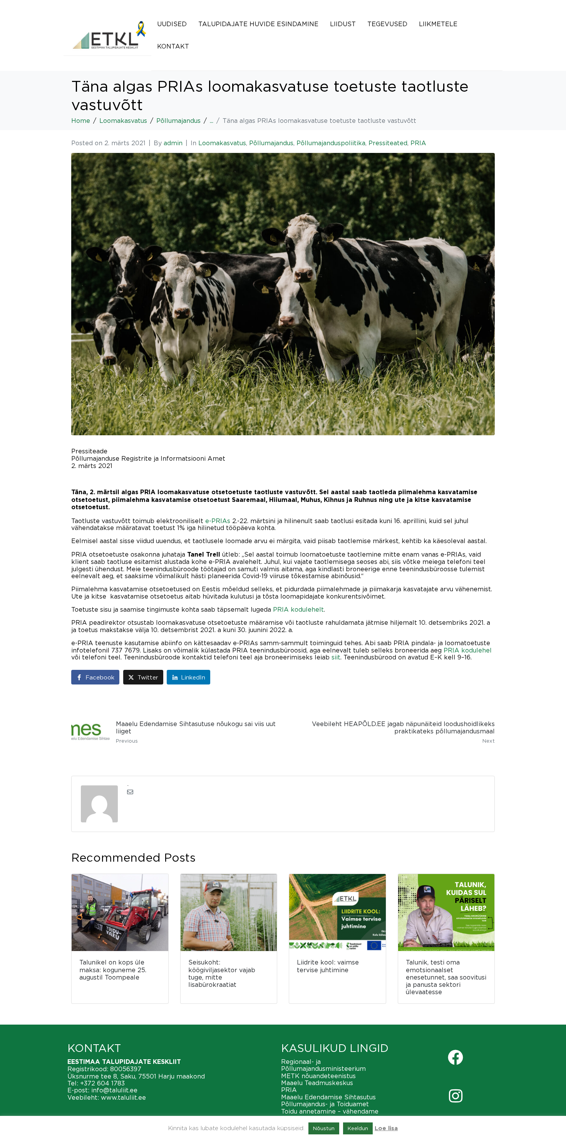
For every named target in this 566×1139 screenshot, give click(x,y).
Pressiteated (387, 142)
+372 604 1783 (102, 1083)
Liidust (343, 23)
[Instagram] (455, 1095)
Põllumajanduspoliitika (330, 142)
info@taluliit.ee (114, 1090)
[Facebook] (455, 1057)
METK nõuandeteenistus (318, 1075)
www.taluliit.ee (123, 1097)
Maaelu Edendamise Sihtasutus (328, 1097)
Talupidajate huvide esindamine (258, 23)
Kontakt (173, 46)
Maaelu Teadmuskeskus (317, 1082)
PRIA (418, 142)
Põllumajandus (271, 142)
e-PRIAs (217, 520)
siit (336, 657)
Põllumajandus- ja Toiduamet (325, 1103)
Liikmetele (438, 23)
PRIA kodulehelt (298, 609)
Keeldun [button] (358, 1128)
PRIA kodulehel (468, 650)
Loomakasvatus (222, 142)
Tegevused (387, 23)
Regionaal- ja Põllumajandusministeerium (323, 1065)
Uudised (172, 23)
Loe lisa (386, 1128)
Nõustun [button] (324, 1128)
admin (173, 142)
